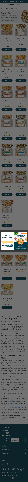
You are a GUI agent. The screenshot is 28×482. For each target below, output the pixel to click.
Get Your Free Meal (7, 241)
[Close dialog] (26, 232)
